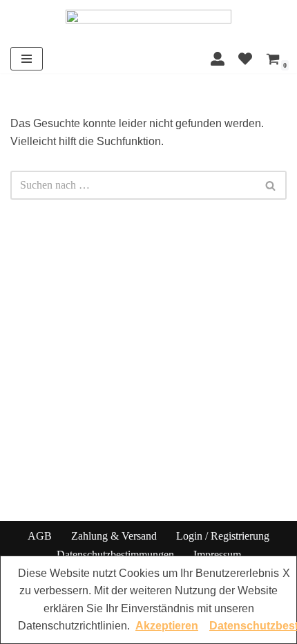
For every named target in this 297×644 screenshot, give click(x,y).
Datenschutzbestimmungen (115, 554)
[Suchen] (271, 185)
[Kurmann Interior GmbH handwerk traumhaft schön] (148, 22)
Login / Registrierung (222, 536)
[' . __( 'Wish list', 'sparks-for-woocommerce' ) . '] (245, 59)
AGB (40, 536)
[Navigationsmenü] (26, 58)
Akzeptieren (166, 626)
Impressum (217, 554)
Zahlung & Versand (114, 536)
